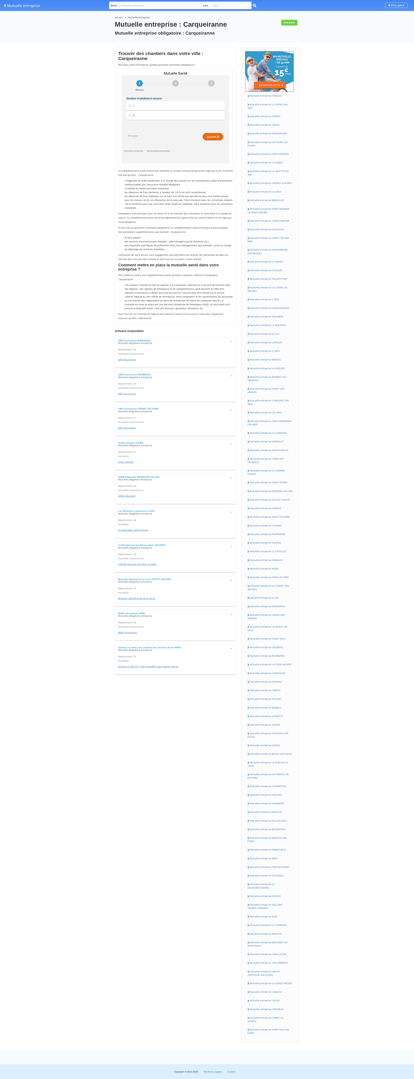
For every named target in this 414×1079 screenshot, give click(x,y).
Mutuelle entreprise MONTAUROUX (269, 450)
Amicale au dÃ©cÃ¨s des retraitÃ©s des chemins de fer (148, 666)
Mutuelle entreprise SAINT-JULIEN (268, 954)
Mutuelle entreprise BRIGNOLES (267, 200)
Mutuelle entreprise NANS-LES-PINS (269, 577)
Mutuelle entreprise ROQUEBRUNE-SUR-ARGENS (268, 251)
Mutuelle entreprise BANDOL (265, 359)
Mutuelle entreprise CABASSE (266, 991)
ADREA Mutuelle (127, 496)
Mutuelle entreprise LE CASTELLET (268, 551)
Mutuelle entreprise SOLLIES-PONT (269, 278)
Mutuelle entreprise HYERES (265, 116)
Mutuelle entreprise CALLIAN (265, 698)
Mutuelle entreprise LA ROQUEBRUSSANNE (261, 886)
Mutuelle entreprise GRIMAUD (266, 560)
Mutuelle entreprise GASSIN (265, 724)
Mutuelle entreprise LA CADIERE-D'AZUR (266, 472)
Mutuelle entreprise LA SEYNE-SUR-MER (268, 106)
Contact (231, 1071)
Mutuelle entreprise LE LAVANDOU (268, 432)
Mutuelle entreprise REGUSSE (266, 933)
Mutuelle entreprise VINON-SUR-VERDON (266, 616)
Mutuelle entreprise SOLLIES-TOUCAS (270, 499)
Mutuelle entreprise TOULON (265, 95)
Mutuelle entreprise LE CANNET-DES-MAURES (269, 587)
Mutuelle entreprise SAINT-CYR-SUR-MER (268, 239)
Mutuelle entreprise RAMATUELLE (268, 849)
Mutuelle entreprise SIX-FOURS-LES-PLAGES (268, 144)
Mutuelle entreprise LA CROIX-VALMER (270, 664)
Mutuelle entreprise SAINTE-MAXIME (269, 220)
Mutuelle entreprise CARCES (265, 690)
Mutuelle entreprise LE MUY (265, 351)
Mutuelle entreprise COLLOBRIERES (269, 962)
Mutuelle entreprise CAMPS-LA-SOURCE (266, 1019)
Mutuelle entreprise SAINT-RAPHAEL (269, 153)
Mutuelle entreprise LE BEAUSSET (268, 325)
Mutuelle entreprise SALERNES (266, 647)
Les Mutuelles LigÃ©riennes (133, 530)
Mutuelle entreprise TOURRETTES (268, 786)
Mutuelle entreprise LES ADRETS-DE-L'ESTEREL (268, 776)
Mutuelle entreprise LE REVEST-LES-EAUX (268, 628)
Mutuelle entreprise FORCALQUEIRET (270, 867)
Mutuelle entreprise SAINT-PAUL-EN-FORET (268, 1031)
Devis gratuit (397, 5)
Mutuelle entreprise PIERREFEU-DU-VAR (271, 491)
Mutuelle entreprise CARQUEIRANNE (269, 308)
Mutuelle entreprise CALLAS (265, 1000)
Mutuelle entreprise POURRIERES (268, 534)
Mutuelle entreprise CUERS (264, 299)
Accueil (119, 17)
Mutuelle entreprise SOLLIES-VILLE (268, 820)
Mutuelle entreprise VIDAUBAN (266, 316)
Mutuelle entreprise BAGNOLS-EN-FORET (267, 839)
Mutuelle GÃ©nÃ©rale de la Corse (136, 598)
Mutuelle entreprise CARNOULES (267, 673)
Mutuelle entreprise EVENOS (265, 896)
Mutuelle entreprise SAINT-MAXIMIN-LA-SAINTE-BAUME (269, 210)
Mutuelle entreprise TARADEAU (267, 1009)
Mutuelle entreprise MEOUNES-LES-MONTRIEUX (268, 944)
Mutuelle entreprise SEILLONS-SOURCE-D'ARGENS (265, 906)
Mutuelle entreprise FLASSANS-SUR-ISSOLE (268, 735)
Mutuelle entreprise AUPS (264, 916)
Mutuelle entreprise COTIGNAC (266, 875)
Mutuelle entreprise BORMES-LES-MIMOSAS (267, 378)
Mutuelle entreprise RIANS (264, 568)
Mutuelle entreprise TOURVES (266, 525)
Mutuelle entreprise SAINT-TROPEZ (269, 482)
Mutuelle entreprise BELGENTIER (267, 829)
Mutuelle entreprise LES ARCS (266, 412)
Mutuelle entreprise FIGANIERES (267, 803)
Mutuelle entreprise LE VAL (264, 597)
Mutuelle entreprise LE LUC (264, 333)
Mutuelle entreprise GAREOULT (267, 441)
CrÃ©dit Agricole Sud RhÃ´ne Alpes (137, 564)
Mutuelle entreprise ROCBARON (267, 655)
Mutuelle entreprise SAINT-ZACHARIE (270, 516)
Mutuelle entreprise (23, 5)
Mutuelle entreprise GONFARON (267, 606)
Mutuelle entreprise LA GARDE (266, 162)
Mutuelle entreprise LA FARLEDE (267, 368)
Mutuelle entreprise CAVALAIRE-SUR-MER (268, 402)
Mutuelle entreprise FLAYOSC (265, 542)
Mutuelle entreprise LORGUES (266, 342)
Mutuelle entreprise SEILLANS (266, 794)
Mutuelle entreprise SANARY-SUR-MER (271, 183)
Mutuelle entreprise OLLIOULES (267, 229)
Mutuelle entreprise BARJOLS (265, 707)
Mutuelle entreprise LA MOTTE (266, 716)
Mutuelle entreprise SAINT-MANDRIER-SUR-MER (270, 423)
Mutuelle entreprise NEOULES (266, 811)
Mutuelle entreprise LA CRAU (265, 191)
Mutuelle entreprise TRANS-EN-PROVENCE (266, 460)
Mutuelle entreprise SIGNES (265, 745)
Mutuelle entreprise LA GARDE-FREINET (271, 983)
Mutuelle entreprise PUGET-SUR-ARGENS (266, 390)
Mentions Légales (213, 1071)
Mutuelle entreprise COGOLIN (266, 270)
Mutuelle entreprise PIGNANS (266, 681)
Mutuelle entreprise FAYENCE (266, 508)
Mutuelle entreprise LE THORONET (268, 925)
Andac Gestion (126, 462)
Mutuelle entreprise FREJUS (264, 124)
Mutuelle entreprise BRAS (264, 858)
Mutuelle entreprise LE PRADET (266, 261)
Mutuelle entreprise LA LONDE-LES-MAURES (268, 289)
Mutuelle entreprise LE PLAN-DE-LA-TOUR (268, 764)
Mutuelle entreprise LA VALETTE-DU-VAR (268, 173)
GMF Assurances (127, 359)
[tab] (175, 341)
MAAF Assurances (127, 632)
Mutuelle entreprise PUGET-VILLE (267, 638)
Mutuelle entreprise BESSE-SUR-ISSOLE (271, 753)
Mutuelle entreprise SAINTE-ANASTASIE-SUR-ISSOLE (264, 973)
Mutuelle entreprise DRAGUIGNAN (268, 133)
